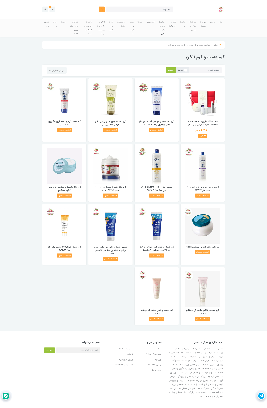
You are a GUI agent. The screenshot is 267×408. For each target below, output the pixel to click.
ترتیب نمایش (57, 70)
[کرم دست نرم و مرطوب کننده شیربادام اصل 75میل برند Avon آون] (156, 100)
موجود (180, 69)
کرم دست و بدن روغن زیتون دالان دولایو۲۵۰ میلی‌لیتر (110, 123)
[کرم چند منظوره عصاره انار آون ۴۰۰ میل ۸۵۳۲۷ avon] (110, 166)
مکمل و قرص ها (131, 28)
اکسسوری (150, 22)
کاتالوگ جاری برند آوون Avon (74, 28)
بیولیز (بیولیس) (126, 359)
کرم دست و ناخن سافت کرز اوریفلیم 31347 (202, 311)
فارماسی (129, 354)
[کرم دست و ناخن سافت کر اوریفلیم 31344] (156, 289)
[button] (52, 9)
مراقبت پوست (203, 24)
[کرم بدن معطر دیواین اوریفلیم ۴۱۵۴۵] (202, 225)
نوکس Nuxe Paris (153, 364)
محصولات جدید (121, 24)
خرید (201, 135)
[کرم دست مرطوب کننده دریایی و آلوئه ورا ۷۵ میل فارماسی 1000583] (156, 225)
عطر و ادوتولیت (172, 24)
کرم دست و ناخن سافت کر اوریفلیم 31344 (156, 311)
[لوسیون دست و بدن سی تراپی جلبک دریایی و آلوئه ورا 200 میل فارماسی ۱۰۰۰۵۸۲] (110, 225)
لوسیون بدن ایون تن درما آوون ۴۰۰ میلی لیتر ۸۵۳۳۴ (202, 188)
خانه (221, 22)
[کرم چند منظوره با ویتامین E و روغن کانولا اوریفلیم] (64, 166)
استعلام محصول (156, 129)
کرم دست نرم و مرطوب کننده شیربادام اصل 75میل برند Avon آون (156, 123)
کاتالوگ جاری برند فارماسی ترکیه (88, 28)
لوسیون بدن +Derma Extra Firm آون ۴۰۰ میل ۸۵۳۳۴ (156, 188)
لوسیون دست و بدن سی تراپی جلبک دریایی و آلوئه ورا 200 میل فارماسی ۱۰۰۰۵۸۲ (110, 250)
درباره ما (55, 24)
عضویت (49, 350)
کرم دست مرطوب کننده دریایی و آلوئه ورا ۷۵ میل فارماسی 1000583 (156, 248)
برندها (140, 22)
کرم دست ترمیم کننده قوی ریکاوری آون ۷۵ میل (64, 123)
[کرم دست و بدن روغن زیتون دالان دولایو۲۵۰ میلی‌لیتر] (110, 100)
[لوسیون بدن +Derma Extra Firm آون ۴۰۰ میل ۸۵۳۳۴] (156, 166)
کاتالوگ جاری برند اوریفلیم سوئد (101, 28)
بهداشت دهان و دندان (192, 26)
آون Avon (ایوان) (153, 354)
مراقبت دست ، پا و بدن (162, 28)
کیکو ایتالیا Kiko (126, 349)
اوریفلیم (158, 359)
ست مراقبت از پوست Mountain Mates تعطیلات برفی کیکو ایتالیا (202, 123)
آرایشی (212, 22)
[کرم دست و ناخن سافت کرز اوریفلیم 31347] (202, 289)
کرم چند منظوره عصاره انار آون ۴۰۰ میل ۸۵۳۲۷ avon (110, 188)
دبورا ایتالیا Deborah (124, 364)
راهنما (63, 22)
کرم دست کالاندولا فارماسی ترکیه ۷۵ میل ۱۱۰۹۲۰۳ (64, 248)
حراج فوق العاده (111, 26)
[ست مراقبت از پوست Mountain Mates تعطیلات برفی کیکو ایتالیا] (202, 100)
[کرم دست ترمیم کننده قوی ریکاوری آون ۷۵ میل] (64, 100)
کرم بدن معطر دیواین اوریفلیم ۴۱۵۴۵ (203, 247)
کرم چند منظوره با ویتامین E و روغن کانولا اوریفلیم (64, 188)
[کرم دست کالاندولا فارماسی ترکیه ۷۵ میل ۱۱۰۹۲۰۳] (64, 225)
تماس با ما (46, 24)
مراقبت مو (183, 24)
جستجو (171, 70)
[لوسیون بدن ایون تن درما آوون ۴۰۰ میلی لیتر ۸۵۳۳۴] (202, 166)
